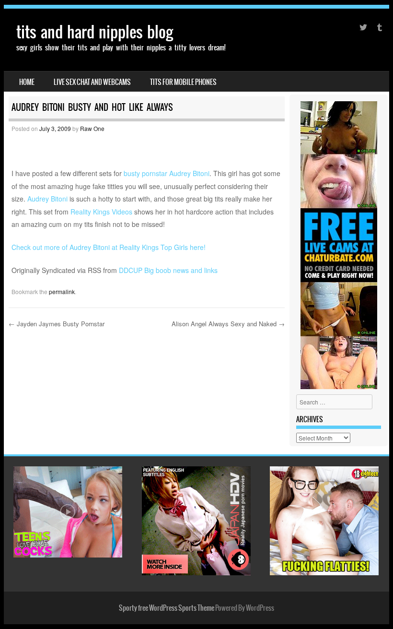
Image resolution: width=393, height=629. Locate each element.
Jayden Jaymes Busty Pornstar (56, 323)
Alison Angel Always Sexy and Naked (228, 323)
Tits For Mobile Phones (183, 82)
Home (27, 82)
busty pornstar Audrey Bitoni (166, 173)
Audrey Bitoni (47, 198)
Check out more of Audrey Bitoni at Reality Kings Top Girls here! (109, 247)
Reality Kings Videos (101, 211)
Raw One (92, 128)
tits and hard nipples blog (94, 32)
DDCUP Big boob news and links (168, 270)
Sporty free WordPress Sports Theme (166, 608)
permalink (62, 291)
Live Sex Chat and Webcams (92, 82)
